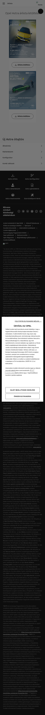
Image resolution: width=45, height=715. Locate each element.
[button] (28, 321)
